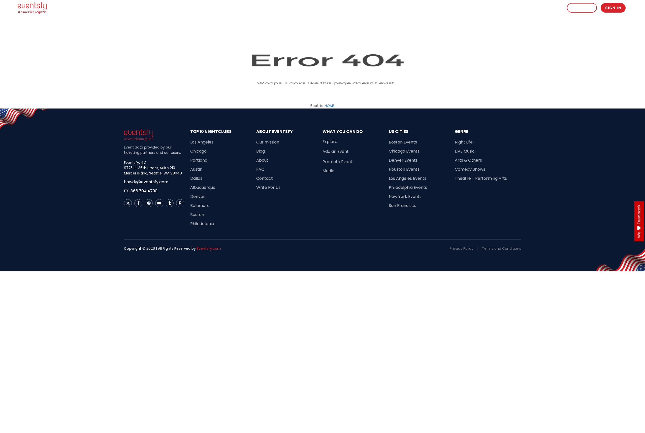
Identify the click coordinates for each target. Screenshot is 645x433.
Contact (264, 178)
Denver (197, 196)
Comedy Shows (470, 169)
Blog (555, 7)
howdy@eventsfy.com (146, 182)
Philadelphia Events (408, 187)
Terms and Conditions (501, 248)
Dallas (196, 178)
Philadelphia (202, 224)
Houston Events (404, 169)
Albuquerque (202, 187)
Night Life (464, 142)
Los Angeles (201, 142)
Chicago (198, 151)
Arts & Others (468, 160)
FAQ (260, 169)
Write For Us (268, 187)
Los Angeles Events (407, 178)
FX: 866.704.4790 (140, 191)
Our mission (267, 142)
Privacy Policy (461, 248)
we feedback (639, 221)
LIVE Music (465, 151)
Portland (198, 160)
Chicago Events (404, 151)
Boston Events (403, 142)
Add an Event (335, 151)
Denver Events (403, 160)
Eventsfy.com (209, 248)
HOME (330, 105)
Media (328, 171)
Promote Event (532, 7)
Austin (196, 169)
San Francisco (402, 205)
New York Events (405, 196)
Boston (197, 215)
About (262, 160)
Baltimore (200, 205)
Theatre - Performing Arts (481, 178)
